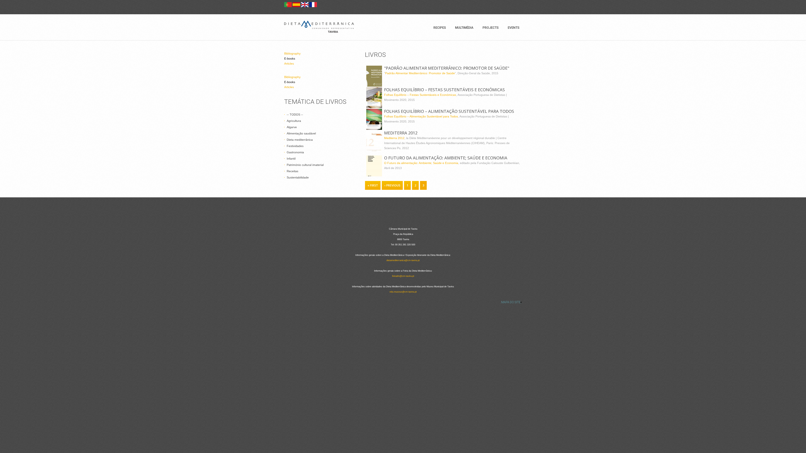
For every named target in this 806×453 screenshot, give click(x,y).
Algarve (292, 127)
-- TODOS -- (295, 114)
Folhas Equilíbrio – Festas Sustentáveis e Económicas (420, 94)
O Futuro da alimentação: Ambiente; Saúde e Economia (421, 163)
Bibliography (292, 53)
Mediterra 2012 (394, 138)
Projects (491, 28)
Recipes (439, 28)
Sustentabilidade (298, 177)
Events (513, 28)
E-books (289, 58)
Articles (289, 63)
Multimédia (464, 28)
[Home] (319, 27)
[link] (403, 302)
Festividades (295, 146)
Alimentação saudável (301, 133)
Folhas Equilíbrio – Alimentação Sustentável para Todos (421, 116)
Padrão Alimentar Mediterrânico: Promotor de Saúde (420, 73)
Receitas (292, 171)
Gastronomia (295, 152)
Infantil (291, 158)
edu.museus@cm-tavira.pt (403, 291)
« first (373, 185)
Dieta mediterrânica (300, 139)
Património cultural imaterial (305, 165)
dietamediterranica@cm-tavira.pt (403, 260)
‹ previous (392, 185)
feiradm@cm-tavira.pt (403, 276)
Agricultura (294, 120)
